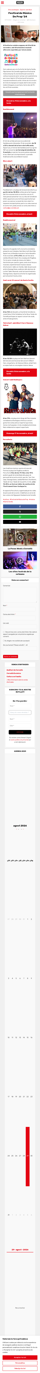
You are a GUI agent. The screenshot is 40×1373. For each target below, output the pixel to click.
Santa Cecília (8, 502)
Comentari (6, 586)
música (32, 499)
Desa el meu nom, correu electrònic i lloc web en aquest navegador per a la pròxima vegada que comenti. (20, 634)
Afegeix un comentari (19, 20)
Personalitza (20, 1363)
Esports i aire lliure (26, 10)
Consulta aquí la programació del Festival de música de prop (20, 93)
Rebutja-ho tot (20, 1368)
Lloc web (6, 623)
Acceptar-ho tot (20, 1357)
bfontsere (32, 20)
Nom (5, 605)
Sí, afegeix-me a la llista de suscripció (17, 641)
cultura (6, 499)
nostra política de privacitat (20, 740)
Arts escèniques (13, 10)
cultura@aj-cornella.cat (11, 208)
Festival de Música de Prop (19, 499)
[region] (20, 1354)
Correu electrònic (9, 614)
